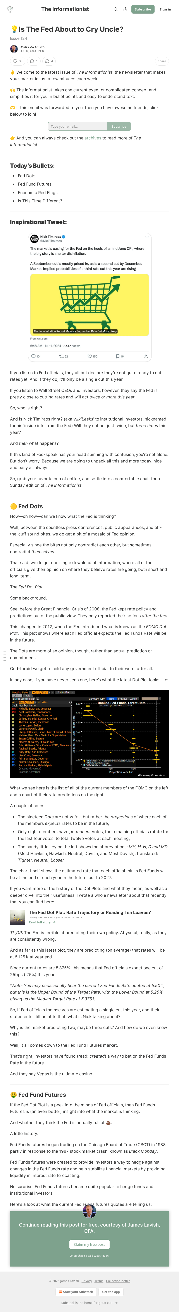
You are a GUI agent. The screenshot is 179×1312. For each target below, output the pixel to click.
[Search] (115, 9)
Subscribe (143, 9)
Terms (99, 1281)
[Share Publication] (125, 9)
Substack (67, 1303)
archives (92, 138)
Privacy (87, 1281)
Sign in (165, 9)
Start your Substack (78, 1292)
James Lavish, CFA (33, 46)
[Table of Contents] (5, 656)
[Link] (3, 165)
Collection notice (118, 1281)
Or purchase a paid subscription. (89, 1256)
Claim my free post (89, 1244)
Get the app (111, 1292)
